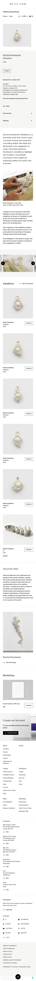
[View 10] (18, 529)
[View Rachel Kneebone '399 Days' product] (18, 690)
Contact (5, 758)
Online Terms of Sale (9, 790)
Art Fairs (5, 787)
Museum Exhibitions (9, 808)
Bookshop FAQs (23, 811)
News (5, 799)
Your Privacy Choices (10, 963)
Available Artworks (8, 775)
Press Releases (7, 802)
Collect (5, 768)
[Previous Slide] (3, 263)
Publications (22, 802)
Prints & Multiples (11, 12)
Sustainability (7, 755)
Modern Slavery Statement (12, 960)
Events (5, 805)
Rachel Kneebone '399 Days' (11, 704)
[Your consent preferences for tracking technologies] (33, 978)
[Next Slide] (33, 263)
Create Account (7, 771)
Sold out (28, 323)
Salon (4, 784)
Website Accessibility (10, 945)
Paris (20, 781)
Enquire (7, 71)
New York (21, 778)
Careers (5, 752)
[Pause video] (30, 173)
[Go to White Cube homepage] (18, 4)
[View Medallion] (18, 303)
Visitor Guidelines (9, 948)
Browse (5, 16)
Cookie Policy (7, 954)
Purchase (28, 549)
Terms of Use (7, 957)
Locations (6, 749)
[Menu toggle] (18, 976)
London (21, 771)
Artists (21, 745)
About (11, 16)
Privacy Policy (7, 951)
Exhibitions (22, 768)
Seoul (20, 784)
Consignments (7, 781)
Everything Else (23, 805)
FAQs (4, 793)
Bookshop (22, 799)
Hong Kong (22, 775)
